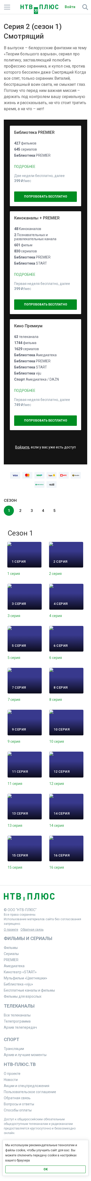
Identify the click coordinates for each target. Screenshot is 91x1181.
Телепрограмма (17, 1021)
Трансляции (14, 1049)
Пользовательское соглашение (30, 1092)
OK (45, 1169)
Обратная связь (31, 929)
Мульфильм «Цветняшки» (25, 978)
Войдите (22, 447)
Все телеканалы (17, 1015)
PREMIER (11, 960)
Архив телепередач (20, 1027)
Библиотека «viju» (18, 984)
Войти (70, 7)
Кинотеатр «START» (20, 972)
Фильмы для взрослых (22, 996)
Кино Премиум (28, 325)
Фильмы (11, 948)
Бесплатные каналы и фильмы (29, 990)
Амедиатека (14, 966)
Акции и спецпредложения (26, 1086)
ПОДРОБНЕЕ (24, 167)
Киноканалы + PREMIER (37, 218)
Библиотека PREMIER (34, 132)
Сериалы (11, 954)
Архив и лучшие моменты (25, 1055)
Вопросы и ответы (19, 1104)
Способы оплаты (18, 1110)
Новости (11, 1080)
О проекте (11, 929)
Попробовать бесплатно (45, 196)
